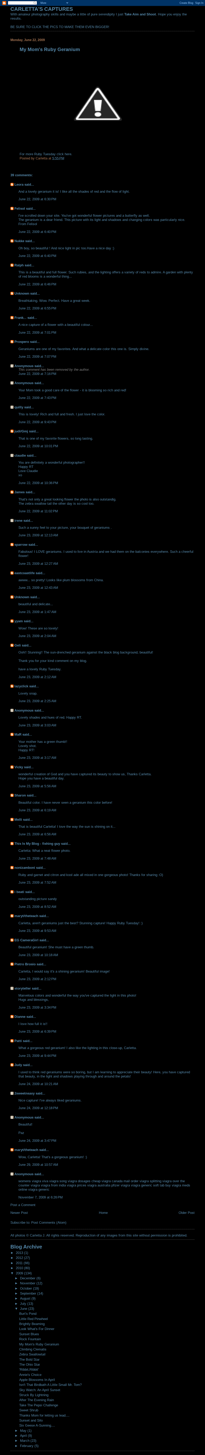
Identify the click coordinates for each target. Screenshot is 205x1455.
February (27, 1446)
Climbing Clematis (32, 1349)
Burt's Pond (27, 1314)
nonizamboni (24, 868)
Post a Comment (22, 1205)
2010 (20, 1268)
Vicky (18, 767)
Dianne (19, 1017)
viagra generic (38, 1189)
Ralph (19, 265)
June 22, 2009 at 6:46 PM (37, 284)
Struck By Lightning (33, 1395)
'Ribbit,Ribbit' (29, 1369)
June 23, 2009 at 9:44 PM (37, 1056)
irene (18, 521)
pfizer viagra (120, 1185)
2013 (20, 1253)
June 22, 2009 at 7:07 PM (37, 356)
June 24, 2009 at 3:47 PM (37, 1141)
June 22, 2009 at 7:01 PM (37, 332)
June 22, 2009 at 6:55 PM (37, 308)
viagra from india (53, 1185)
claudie (20, 455)
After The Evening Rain (36, 1400)
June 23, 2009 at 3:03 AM (37, 725)
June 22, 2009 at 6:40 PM (37, 232)
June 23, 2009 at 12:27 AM (38, 564)
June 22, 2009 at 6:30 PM (37, 199)
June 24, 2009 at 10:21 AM (38, 1084)
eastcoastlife (24, 573)
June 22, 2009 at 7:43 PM (37, 398)
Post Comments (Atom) (48, 1222)
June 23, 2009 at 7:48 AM (37, 858)
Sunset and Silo (31, 1420)
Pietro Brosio (25, 964)
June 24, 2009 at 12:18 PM (38, 1108)
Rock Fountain (30, 1339)
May (23, 1431)
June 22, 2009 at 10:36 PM (38, 483)
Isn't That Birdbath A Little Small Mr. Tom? (50, 1385)
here (68, 154)
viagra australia (98, 1185)
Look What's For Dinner (36, 1329)
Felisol (20, 208)
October (26, 1288)
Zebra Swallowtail (32, 1354)
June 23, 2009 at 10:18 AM (38, 955)
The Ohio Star (29, 1364)
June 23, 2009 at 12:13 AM (38, 535)
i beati (19, 892)
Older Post (187, 1213)
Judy (18, 1065)
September (28, 1293)
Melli (18, 820)
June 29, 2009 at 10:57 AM (38, 1165)
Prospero (21, 342)
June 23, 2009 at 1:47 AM (37, 612)
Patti (18, 1041)
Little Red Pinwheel (33, 1319)
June (24, 1309)
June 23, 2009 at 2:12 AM (37, 677)
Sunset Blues (29, 1334)
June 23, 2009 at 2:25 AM (37, 701)
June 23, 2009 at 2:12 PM (37, 979)
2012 (20, 1258)
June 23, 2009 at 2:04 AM (37, 636)
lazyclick (21, 686)
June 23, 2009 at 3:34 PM (37, 1007)
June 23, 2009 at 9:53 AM (37, 931)
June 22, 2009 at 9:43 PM (37, 422)
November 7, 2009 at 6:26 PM (40, 1197)
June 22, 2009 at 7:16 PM (37, 374)
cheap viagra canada (107, 1181)
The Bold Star (29, 1359)
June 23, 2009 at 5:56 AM (37, 786)
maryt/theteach (26, 916)
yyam (18, 621)
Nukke (19, 241)
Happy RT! (26, 750)
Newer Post (19, 1213)
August (25, 1298)
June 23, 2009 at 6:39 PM (37, 1031)
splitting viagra (161, 1181)
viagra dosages (79, 1181)
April (24, 1436)
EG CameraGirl (26, 940)
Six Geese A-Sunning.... (37, 1425)
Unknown (21, 293)
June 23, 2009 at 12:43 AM (38, 588)
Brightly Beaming (32, 1324)
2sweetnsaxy (24, 1093)
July (23, 1304)
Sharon (20, 795)
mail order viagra (136, 1181)
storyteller (22, 988)
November (28, 1283)
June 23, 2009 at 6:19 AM (37, 810)
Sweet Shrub (28, 1410)
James (19, 492)
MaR (17, 734)
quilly (18, 407)
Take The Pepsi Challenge (38, 1405)
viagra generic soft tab (147, 1185)
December (28, 1278)
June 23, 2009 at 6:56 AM (37, 834)
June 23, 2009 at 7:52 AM (37, 882)
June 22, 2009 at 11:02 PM (38, 511)
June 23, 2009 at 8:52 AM (37, 907)
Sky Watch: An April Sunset (39, 1390)
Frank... (20, 318)
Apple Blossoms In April (37, 1380)
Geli (17, 645)
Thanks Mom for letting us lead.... (44, 1415)
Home (103, 1213)
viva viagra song (54, 1181)
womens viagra (29, 1181)
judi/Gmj (21, 431)
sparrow (20, 545)
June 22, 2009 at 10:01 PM (38, 446)
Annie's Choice (30, 1375)
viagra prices (76, 1185)
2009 (20, 1273)
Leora (18, 184)
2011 (20, 1263)
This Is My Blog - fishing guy (37, 844)
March (25, 1441)
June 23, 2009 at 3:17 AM (37, 758)
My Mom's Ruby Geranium (39, 1344)
